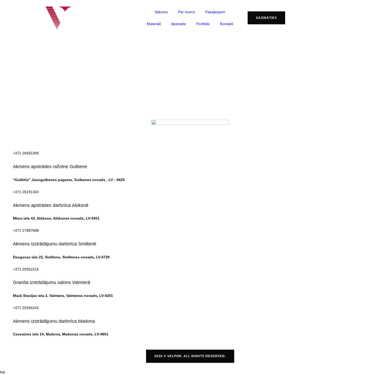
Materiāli (154, 24)
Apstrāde (178, 24)
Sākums (161, 12)
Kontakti (226, 24)
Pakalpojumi (215, 12)
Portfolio (203, 24)
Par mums (186, 12)
